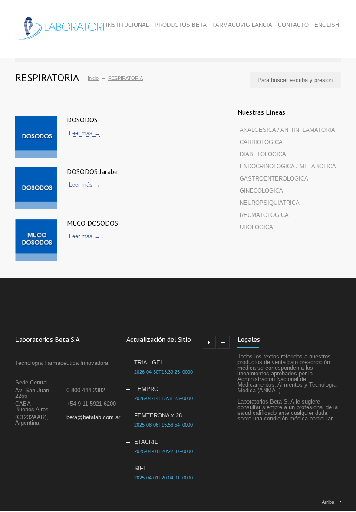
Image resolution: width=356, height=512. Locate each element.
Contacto (293, 25)
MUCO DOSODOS (92, 223)
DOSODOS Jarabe (92, 171)
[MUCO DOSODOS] (36, 240)
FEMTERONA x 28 (158, 415)
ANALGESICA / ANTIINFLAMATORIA (287, 130)
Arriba (328, 502)
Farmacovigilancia (242, 25)
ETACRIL (146, 442)
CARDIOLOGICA (261, 142)
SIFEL (142, 468)
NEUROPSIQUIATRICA (270, 203)
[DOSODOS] (36, 137)
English (326, 25)
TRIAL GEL (148, 362)
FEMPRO (146, 389)
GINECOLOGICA (261, 190)
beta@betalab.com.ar (93, 417)
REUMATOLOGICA (264, 215)
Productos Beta (181, 25)
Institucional (127, 25)
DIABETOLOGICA (263, 154)
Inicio (93, 78)
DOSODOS (82, 119)
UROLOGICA (256, 227)
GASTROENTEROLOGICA (274, 178)
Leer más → (84, 133)
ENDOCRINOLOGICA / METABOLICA (288, 166)
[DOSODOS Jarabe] (36, 188)
